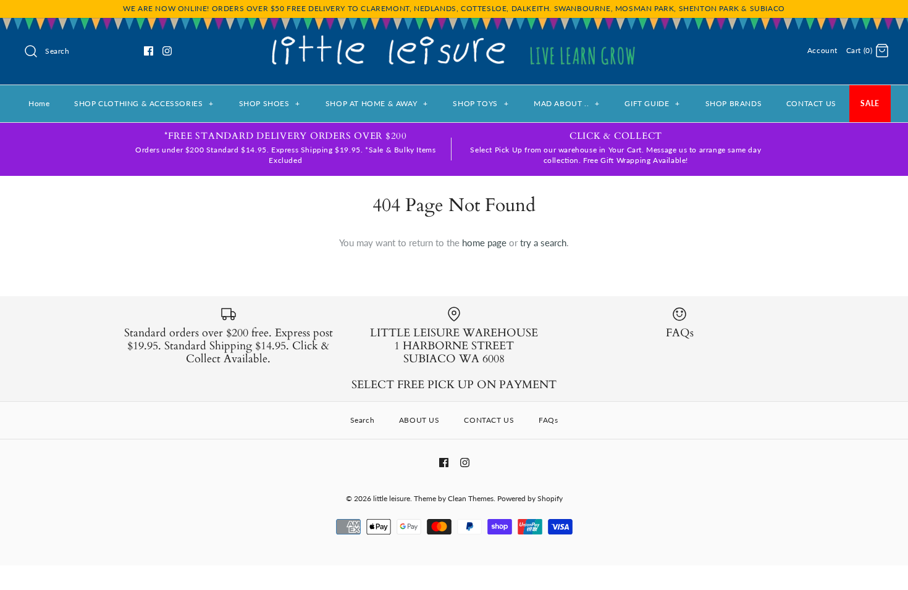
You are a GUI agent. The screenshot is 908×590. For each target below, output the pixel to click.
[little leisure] (454, 37)
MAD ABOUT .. (567, 103)
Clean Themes (471, 498)
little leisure (391, 498)
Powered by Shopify (530, 498)
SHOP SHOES (269, 103)
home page (484, 242)
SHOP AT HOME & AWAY (377, 103)
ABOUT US (419, 420)
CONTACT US (811, 103)
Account (822, 50)
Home (38, 103)
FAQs (548, 420)
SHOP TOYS (480, 103)
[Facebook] (148, 51)
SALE (869, 103)
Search (362, 420)
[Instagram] (167, 51)
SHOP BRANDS (733, 103)
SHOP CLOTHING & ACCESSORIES (144, 103)
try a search (543, 242)
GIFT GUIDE (651, 103)
